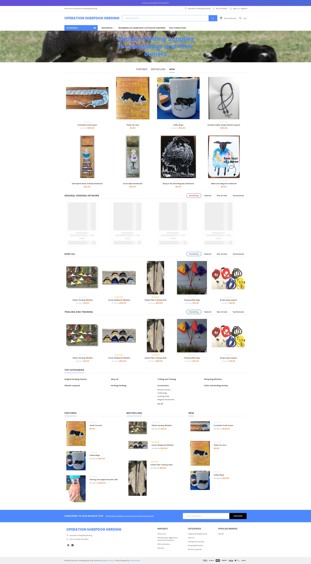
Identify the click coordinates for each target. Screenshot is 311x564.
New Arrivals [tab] (222, 196)
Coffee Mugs (178, 125)
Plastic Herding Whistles (83, 300)
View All (221, 534)
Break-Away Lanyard (228, 300)
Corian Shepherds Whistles (119, 300)
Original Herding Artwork (81, 195)
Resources (107, 28)
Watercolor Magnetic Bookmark (224, 184)
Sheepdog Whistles (213, 379)
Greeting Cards (163, 396)
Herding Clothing (118, 385)
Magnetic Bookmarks (165, 400)
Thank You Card (132, 125)
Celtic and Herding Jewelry (216, 385)
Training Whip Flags (192, 300)
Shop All (69, 254)
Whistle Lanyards (72, 385)
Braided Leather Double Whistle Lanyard (224, 125)
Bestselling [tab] (158, 69)
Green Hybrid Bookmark (132, 184)
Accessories (163, 385)
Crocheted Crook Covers (87, 125)
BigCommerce (108, 561)
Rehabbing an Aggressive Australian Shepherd (141, 28)
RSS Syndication (177, 28)
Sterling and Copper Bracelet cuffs (104, 480)
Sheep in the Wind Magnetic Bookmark (178, 184)
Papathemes (135, 561)
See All (160, 404)
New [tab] (172, 69)
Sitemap (160, 548)
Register (244, 9)
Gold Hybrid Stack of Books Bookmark (87, 184)
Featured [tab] (141, 69)
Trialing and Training (78, 312)
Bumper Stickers (164, 390)
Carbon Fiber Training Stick (156, 300)
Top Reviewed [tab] (238, 196)
